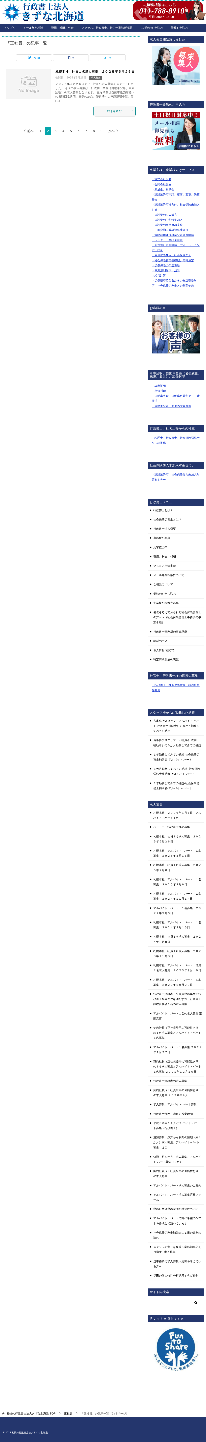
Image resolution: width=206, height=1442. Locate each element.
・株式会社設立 (161, 179)
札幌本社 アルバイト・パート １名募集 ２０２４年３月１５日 (177, 925)
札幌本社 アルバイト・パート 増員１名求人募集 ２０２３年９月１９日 (177, 968)
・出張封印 (159, 390)
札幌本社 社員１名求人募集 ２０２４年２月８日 (177, 939)
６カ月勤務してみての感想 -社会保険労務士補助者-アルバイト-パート (176, 771)
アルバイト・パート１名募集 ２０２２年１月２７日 (177, 1050)
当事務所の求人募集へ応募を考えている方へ (177, 1264)
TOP (31, 1413)
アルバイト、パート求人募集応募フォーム (177, 1197)
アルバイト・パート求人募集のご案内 (177, 1185)
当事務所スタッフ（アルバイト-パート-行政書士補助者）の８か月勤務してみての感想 (176, 725)
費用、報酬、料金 (62, 27)
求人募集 (96, 77)
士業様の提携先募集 (166, 603)
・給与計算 (159, 275)
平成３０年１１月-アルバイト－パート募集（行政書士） (176, 1125)
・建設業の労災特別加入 (167, 219)
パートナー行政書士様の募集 (171, 827)
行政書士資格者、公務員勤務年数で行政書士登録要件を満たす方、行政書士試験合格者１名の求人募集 (177, 999)
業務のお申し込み (164, 593)
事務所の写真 (161, 538)
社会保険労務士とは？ (167, 519)
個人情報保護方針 (164, 650)
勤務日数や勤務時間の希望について (175, 1209)
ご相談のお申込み (151, 27)
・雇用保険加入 (161, 255)
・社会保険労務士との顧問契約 (174, 285)
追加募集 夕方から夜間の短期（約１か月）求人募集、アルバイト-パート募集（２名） (177, 1142)
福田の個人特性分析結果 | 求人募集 (175, 1275)
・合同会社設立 (161, 184)
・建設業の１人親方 (164, 214)
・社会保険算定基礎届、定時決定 (173, 260)
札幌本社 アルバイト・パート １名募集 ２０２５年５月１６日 (177, 853)
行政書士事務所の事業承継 (170, 631)
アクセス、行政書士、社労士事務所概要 (107, 27)
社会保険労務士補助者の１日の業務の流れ (177, 1235)
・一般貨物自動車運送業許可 (170, 229)
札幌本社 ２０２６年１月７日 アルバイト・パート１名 (177, 815)
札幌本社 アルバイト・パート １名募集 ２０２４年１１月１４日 (177, 896)
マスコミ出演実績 (164, 565)
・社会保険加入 (181, 255)
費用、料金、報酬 (164, 556)
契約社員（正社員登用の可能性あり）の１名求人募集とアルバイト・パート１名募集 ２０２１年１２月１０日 (177, 1066)
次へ (111, 131)
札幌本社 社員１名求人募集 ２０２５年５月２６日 (95, 71)
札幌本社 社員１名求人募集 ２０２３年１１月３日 (177, 953)
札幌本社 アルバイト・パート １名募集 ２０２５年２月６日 (177, 882)
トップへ (9, 27)
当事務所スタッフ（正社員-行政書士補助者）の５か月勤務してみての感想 (177, 742)
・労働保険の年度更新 (166, 265)
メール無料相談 (33, 27)
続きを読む (114, 111)
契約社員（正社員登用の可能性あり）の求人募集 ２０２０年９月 (177, 1093)
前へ (30, 131)
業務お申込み (179, 27)
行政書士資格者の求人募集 (170, 1081)
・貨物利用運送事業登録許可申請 (173, 235)
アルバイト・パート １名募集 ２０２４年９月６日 (177, 910)
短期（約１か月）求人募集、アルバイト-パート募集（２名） (177, 1159)
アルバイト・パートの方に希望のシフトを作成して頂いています (177, 1221)
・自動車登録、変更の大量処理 (171, 406)
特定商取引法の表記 (166, 659)
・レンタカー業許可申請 (167, 240)
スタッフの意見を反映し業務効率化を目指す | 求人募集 (177, 1249)
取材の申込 (160, 641)
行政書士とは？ (163, 510)
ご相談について (163, 584)
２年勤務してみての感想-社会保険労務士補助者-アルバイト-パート (176, 786)
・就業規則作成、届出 (166, 270)
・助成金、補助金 (163, 189)
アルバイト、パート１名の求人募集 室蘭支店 (177, 1016)
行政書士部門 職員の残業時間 (173, 1113)
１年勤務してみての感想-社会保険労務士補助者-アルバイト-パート (176, 757)
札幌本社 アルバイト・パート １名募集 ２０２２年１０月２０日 (177, 982)
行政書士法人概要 (164, 528)
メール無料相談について (168, 575)
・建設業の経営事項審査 (167, 224)
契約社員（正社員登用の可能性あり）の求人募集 (177, 1173)
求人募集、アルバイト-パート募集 (175, 1104)
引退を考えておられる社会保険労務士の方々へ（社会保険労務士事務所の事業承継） (177, 617)
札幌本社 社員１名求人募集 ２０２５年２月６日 (177, 867)
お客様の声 (160, 547)
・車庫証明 (159, 385)
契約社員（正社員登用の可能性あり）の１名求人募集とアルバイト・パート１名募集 (177, 1032)
